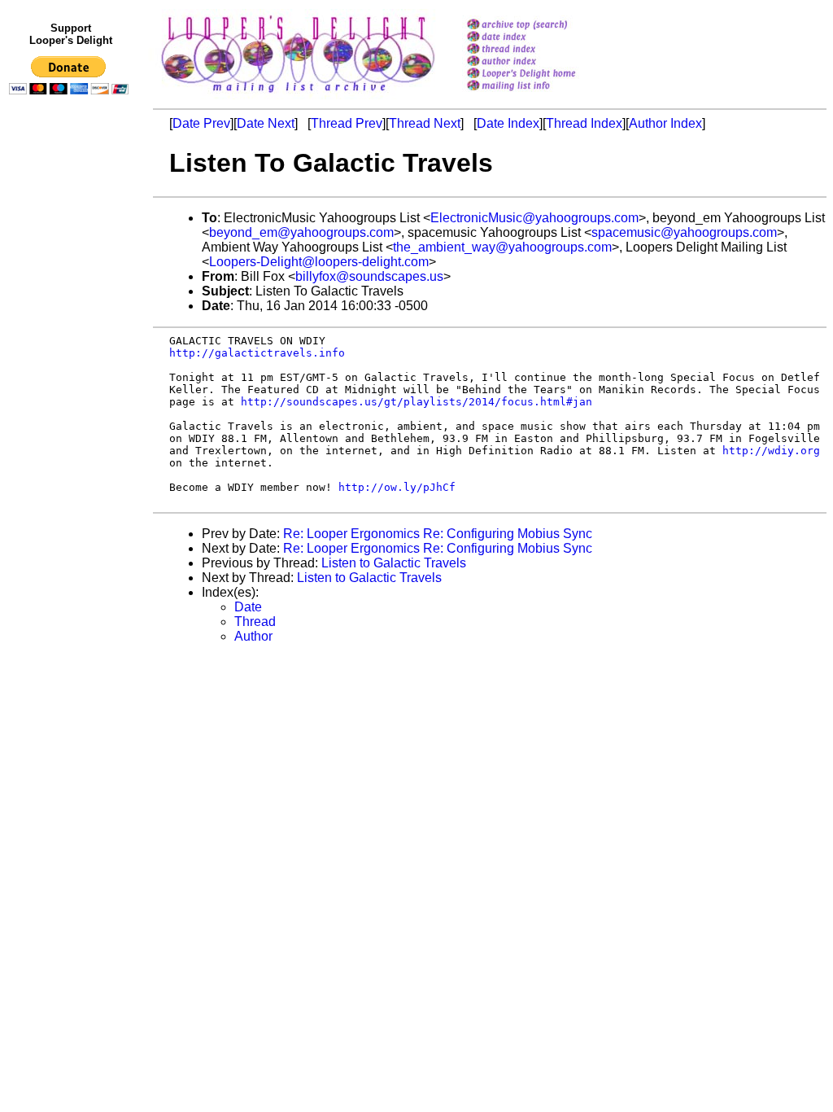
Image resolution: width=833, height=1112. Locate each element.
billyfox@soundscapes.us (369, 276)
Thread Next (424, 123)
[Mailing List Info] (542, 95)
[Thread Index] (542, 50)
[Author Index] (542, 62)
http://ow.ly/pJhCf (397, 487)
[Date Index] (542, 38)
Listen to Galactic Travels (393, 563)
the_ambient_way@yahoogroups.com (502, 247)
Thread (255, 621)
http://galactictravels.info (257, 353)
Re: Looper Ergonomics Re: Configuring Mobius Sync (437, 534)
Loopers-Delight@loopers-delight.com (319, 262)
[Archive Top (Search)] (542, 26)
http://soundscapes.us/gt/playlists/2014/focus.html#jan (416, 402)
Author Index (665, 123)
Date (248, 607)
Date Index (508, 123)
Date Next (265, 123)
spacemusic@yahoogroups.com (684, 232)
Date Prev (201, 123)
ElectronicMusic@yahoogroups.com (534, 218)
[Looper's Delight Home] (542, 74)
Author (253, 636)
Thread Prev (346, 123)
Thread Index (584, 123)
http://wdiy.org (771, 450)
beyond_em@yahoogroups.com (301, 232)
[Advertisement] (72, 437)
